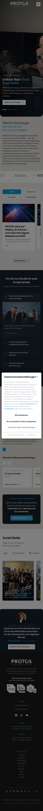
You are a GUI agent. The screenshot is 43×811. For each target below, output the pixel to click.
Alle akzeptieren (21, 415)
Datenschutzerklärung (27, 404)
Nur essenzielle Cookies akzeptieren (21, 421)
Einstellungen (9, 409)
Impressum (31, 435)
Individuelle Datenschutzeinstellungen (21, 427)
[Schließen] (37, 376)
